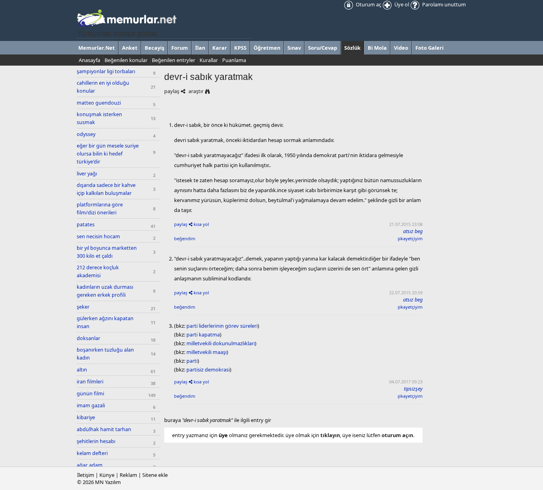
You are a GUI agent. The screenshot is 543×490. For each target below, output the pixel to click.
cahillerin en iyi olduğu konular (103, 87)
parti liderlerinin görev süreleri (222, 325)
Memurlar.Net (96, 47)
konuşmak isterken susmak (99, 118)
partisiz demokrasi (208, 369)
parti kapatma (203, 334)
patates (86, 224)
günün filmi (90, 393)
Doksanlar (88, 338)
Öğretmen (267, 47)
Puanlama (234, 60)
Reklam (128, 474)
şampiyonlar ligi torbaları (106, 71)
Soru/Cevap (322, 47)
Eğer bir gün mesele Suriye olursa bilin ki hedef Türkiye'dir (108, 153)
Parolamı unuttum (443, 4)
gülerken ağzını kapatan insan (105, 322)
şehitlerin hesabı (96, 441)
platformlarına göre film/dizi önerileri (100, 208)
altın (82, 369)
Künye (106, 474)
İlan (200, 47)
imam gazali (91, 405)
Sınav (294, 47)
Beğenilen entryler (173, 60)
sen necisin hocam (98, 236)
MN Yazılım (108, 482)
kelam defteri (92, 453)
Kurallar (209, 60)
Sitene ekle (155, 474)
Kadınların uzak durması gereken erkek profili (105, 291)
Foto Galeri (429, 47)
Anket (130, 47)
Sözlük (352, 47)
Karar (219, 47)
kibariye (86, 417)
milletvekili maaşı (206, 352)
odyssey (86, 134)
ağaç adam (90, 465)
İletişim (85, 474)
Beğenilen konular (126, 60)
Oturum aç (368, 4)
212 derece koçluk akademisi (98, 271)
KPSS (240, 47)
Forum (179, 47)
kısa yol (201, 224)
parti (192, 360)
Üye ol (401, 4)
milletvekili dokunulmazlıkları (220, 343)
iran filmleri (90, 381)
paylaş (171, 91)
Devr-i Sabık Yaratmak (208, 77)
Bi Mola (377, 47)
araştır (196, 91)
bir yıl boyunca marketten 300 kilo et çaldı (107, 252)
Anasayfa (89, 60)
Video (401, 47)
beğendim (184, 238)
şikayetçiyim (410, 238)
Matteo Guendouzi (99, 102)
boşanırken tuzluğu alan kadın (105, 353)
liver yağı (87, 173)
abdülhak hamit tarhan (104, 429)
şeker (83, 306)
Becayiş (154, 47)
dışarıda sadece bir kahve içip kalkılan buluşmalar (106, 189)
